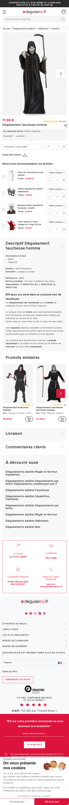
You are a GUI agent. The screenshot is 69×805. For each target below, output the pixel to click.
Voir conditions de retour (42, 281)
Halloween (43, 29)
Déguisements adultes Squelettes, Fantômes (28, 498)
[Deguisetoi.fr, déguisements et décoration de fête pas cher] (34, 12)
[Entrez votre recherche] (62, 19)
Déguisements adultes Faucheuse (27, 490)
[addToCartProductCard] (29, 419)
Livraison (20, 136)
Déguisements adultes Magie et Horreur (31, 514)
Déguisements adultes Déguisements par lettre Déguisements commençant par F (32, 482)
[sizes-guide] (25, 155)
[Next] (60, 74)
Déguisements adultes (24, 29)
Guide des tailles (11, 155)
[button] (34, 663)
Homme (55, 29)
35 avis (62, 121)
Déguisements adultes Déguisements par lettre (32, 507)
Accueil (6, 29)
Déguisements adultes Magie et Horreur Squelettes (31, 473)
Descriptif (8, 136)
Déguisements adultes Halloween (27, 521)
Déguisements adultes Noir (23, 527)
